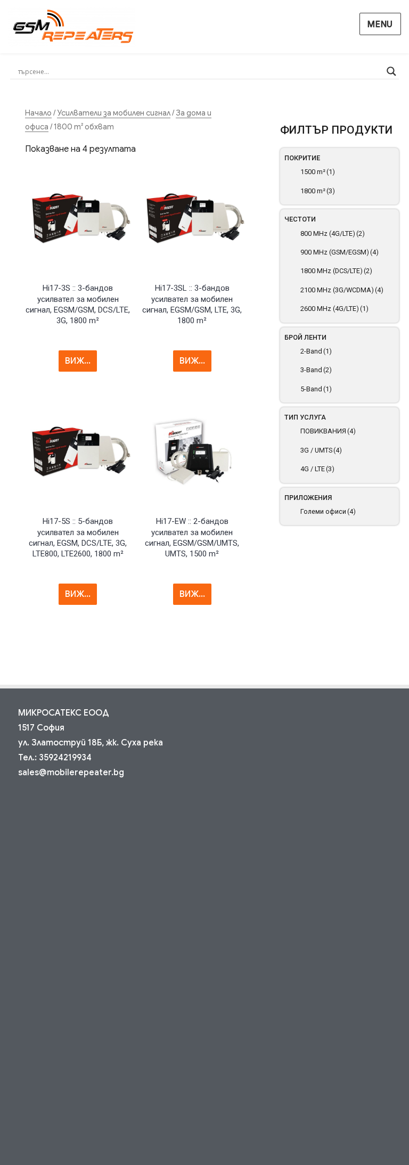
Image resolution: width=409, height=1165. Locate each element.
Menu (380, 24)
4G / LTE (317, 469)
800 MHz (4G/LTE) (332, 233)
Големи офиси (328, 511)
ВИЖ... (78, 361)
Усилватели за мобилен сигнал (113, 113)
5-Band (316, 389)
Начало (38, 113)
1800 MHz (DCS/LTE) (336, 271)
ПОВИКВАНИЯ (328, 431)
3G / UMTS (321, 450)
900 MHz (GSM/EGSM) (339, 252)
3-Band (316, 370)
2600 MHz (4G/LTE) (334, 309)
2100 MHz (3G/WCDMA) (341, 290)
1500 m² (317, 172)
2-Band (316, 351)
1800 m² (317, 191)
